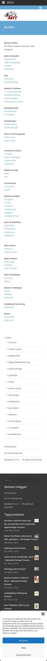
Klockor (7, 190)
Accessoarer (9, 186)
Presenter (8, 154)
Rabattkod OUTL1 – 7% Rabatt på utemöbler (23, 459)
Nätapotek (8, 199)
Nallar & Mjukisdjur (12, 62)
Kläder (7, 173)
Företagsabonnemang (13, 101)
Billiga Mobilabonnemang (19, 362)
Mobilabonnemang (12, 95)
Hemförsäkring (10, 124)
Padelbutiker (9, 232)
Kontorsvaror (9, 137)
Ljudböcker (9, 297)
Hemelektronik (10, 111)
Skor (6, 176)
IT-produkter (9, 114)
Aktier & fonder (10, 268)
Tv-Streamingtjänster (13, 91)
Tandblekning (9, 209)
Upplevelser (9, 163)
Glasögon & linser (11, 216)
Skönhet (7, 202)
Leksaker (8, 65)
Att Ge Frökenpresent (13, 453)
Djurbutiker (9, 78)
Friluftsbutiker (10, 229)
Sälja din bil (9, 320)
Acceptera (23, 640)
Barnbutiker (9, 69)
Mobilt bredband (11, 98)
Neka (23, 647)
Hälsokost (8, 206)
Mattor (7, 281)
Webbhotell (9, 307)
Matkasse (8, 248)
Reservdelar (9, 317)
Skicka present (10, 446)
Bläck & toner (10, 140)
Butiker (9, 337)
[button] (43, 614)
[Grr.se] (8, 14)
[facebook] (40, 8)
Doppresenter (10, 59)
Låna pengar (9, 262)
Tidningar (8, 294)
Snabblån (8, 265)
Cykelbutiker (9, 235)
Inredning (8, 278)
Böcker (7, 291)
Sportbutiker (9, 225)
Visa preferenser (23, 655)
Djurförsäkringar (11, 82)
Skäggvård (8, 212)
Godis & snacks (10, 252)
